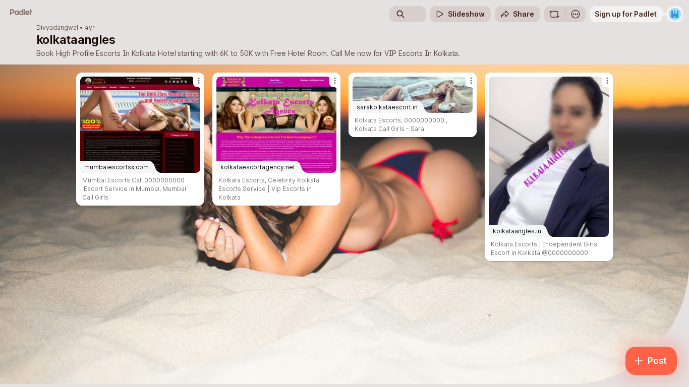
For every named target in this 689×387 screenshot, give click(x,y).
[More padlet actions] (575, 14)
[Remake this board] (554, 14)
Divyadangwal (57, 27)
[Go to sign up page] (675, 14)
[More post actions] (198, 80)
